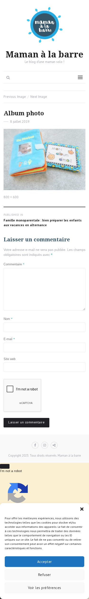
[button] (82, 509)
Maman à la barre (44, 55)
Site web (9, 359)
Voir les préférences (44, 587)
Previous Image (15, 96)
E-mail (9, 339)
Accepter (44, 561)
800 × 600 (11, 197)
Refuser (44, 574)
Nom (8, 319)
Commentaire (14, 264)
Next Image (38, 96)
